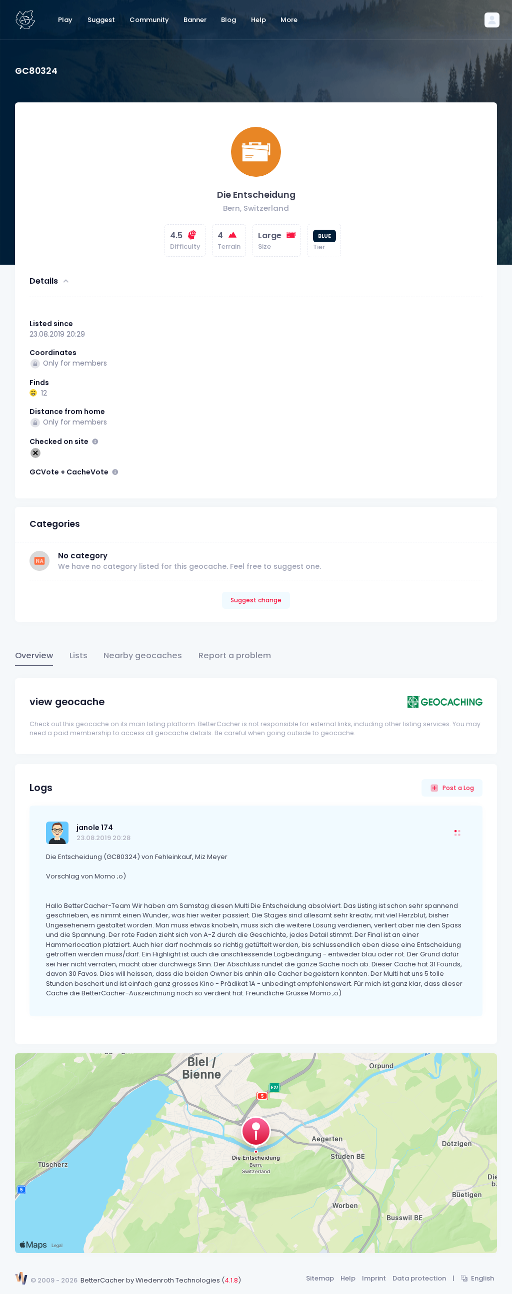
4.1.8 (231, 1280)
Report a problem (234, 655)
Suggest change (256, 600)
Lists (79, 655)
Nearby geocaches (143, 655)
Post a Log (458, 788)
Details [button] (44, 281)
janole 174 (94, 828)
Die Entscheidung (256, 195)
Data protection (419, 1278)
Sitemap (320, 1278)
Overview (34, 655)
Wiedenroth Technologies (178, 1280)
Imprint (374, 1278)
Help (348, 1278)
